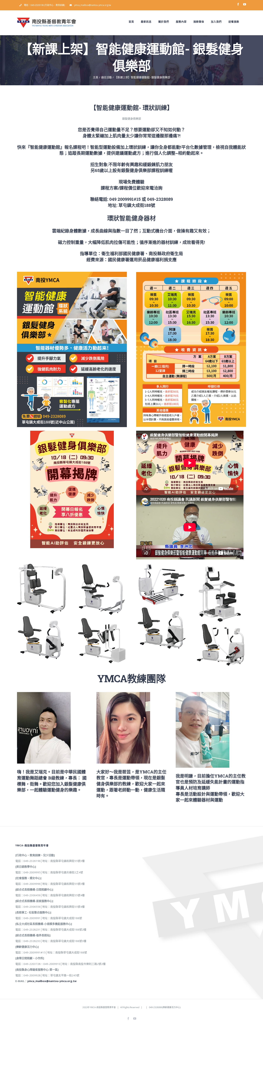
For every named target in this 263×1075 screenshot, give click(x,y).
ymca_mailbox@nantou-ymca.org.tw (52, 981)
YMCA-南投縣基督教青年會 (103, 1007)
